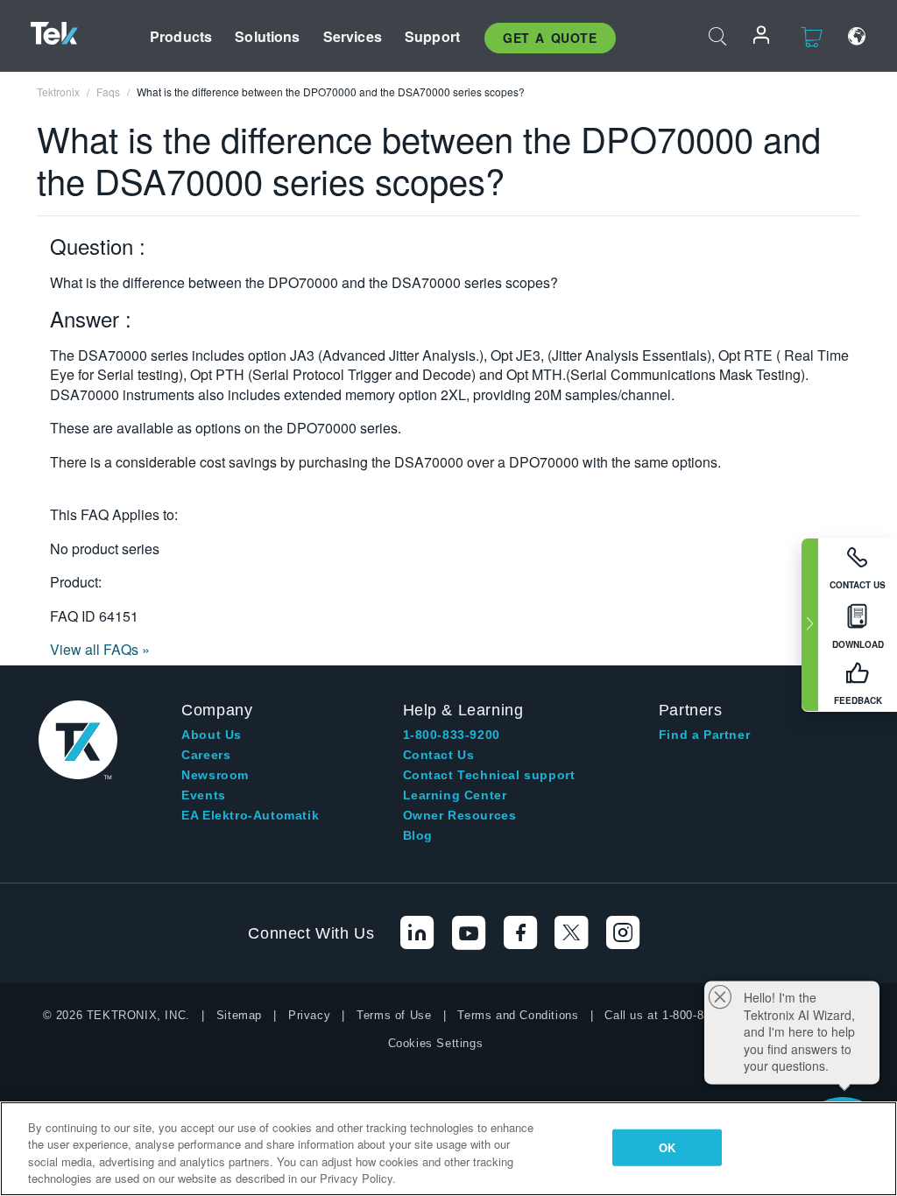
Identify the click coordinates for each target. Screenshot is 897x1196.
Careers (205, 755)
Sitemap (239, 1015)
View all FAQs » (100, 649)
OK (667, 1147)
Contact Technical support (489, 775)
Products (181, 36)
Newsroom (215, 775)
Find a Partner (704, 735)
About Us (211, 735)
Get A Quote (550, 37)
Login (762, 36)
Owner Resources (460, 815)
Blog (418, 835)
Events (203, 795)
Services (352, 36)
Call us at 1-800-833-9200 (675, 1015)
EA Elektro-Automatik (250, 815)
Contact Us (439, 755)
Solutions (267, 36)
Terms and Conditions (517, 1015)
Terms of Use (394, 1015)
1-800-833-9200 (451, 735)
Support (432, 36)
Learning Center (455, 795)
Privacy (309, 1015)
